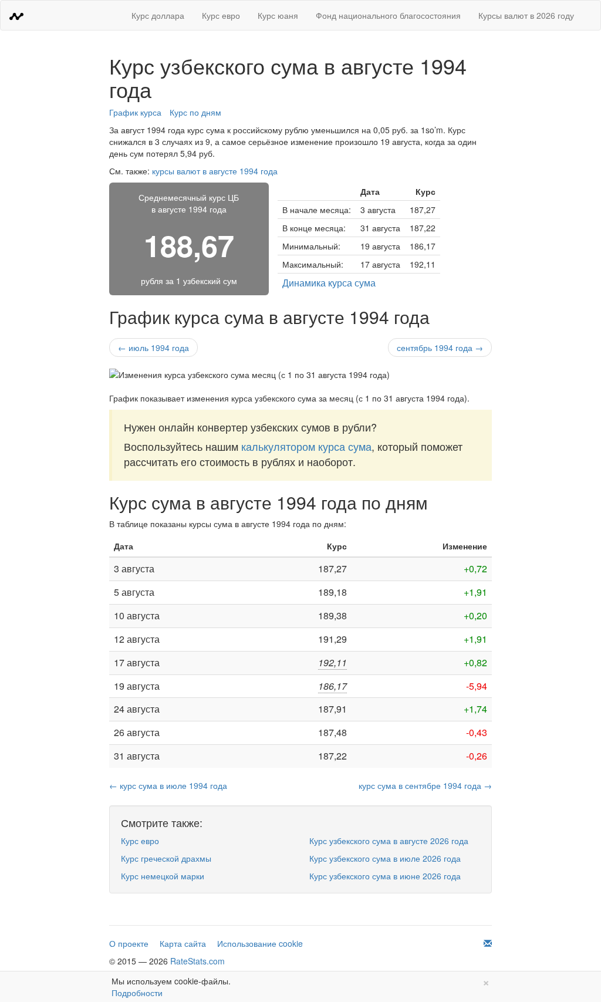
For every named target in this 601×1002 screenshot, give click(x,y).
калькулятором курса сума (306, 446)
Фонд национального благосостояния (388, 15)
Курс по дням (195, 112)
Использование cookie (260, 943)
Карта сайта (183, 943)
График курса (135, 112)
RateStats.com (197, 961)
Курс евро (221, 15)
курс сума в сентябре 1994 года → (425, 785)
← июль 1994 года (153, 347)
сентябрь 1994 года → (440, 347)
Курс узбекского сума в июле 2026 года (385, 858)
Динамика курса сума (329, 282)
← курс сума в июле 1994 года (168, 785)
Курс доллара (157, 15)
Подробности (137, 992)
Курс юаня (278, 15)
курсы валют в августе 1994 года (215, 171)
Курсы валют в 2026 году (526, 15)
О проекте (128, 943)
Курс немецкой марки (162, 876)
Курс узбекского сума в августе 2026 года (388, 840)
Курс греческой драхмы (166, 858)
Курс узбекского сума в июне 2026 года (385, 876)
